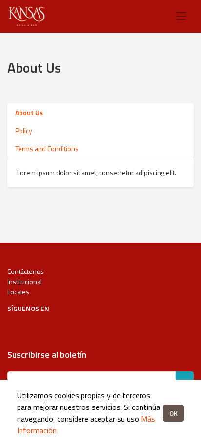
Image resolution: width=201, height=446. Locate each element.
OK (173, 413)
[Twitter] (51, 326)
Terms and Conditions (47, 148)
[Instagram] (32, 326)
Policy (23, 130)
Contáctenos (25, 271)
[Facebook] (13, 326)
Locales (18, 292)
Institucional (24, 281)
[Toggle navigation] (181, 16)
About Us (29, 112)
